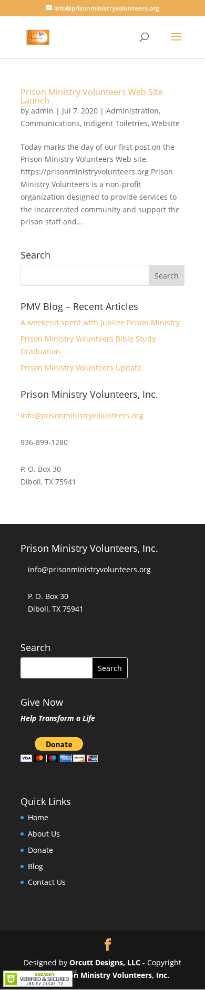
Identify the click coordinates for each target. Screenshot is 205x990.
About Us (44, 834)
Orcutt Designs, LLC (105, 962)
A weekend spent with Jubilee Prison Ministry (100, 322)
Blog (35, 866)
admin (42, 111)
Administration (132, 111)
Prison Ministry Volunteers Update (80, 368)
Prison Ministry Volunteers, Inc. (112, 975)
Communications (50, 123)
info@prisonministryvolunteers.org (82, 415)
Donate (40, 850)
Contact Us (47, 882)
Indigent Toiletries (116, 123)
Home (38, 817)
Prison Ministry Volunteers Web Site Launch (91, 96)
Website (165, 123)
